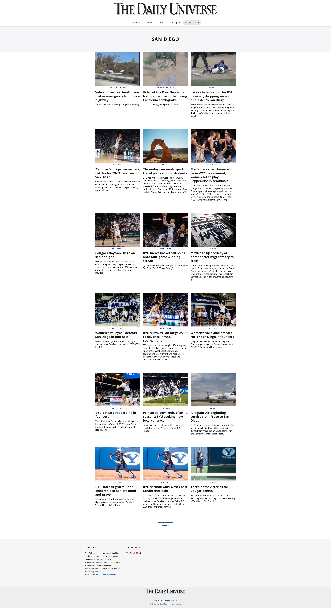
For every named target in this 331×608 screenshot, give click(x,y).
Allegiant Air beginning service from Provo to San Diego (210, 416)
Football (165, 408)
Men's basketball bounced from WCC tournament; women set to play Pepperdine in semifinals (210, 175)
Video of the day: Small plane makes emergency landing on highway (117, 96)
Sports (161, 22)
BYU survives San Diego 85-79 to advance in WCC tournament (165, 337)
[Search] (198, 22)
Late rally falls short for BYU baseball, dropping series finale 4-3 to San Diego (212, 96)
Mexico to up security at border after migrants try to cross (212, 257)
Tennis (213, 482)
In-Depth (175, 22)
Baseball (213, 88)
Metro (149, 22)
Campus (136, 22)
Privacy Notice (156, 604)
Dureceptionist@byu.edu (105, 575)
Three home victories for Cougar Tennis (209, 489)
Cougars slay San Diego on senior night (115, 255)
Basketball (118, 165)
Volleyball (117, 328)
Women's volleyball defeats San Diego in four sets (116, 335)
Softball (117, 482)
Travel (165, 165)
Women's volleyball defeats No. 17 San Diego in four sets (212, 335)
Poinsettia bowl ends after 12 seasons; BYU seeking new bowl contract (165, 416)
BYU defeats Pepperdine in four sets (115, 414)
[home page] (165, 12)
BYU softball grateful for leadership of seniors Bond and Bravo (115, 491)
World (213, 248)
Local (213, 408)
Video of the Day (118, 88)
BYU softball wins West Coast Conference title (165, 489)
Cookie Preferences (172, 604)
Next (164, 525)
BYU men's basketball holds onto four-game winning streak (164, 257)
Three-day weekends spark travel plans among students (165, 171)
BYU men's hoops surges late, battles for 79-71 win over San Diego (117, 173)
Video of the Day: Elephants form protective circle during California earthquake (165, 96)
